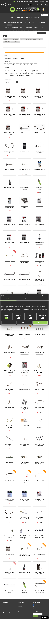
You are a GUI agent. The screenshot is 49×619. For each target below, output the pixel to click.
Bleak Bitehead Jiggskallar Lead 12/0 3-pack (24, 371)
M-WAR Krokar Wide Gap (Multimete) (39, 499)
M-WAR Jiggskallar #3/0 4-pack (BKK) (9, 115)
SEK (26, 51)
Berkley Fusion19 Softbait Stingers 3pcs (24, 188)
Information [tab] (24, 298)
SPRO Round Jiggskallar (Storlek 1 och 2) (9, 335)
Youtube (36, 608)
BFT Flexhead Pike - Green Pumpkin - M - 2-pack (24, 353)
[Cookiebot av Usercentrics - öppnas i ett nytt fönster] (42, 295)
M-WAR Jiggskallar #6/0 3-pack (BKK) (9, 133)
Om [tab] (40, 298)
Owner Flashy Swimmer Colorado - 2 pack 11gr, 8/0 (25, 518)
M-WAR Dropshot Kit (39, 206)
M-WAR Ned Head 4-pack (24, 132)
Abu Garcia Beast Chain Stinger (9, 591)
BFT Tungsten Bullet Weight (24, 334)
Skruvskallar (6, 41)
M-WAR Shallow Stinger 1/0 (24, 572)
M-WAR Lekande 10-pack (9, 242)
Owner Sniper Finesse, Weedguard (39, 426)
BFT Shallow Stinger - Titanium (39, 188)
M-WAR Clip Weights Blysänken (24, 206)
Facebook (36, 605)
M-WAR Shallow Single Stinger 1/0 (39, 573)
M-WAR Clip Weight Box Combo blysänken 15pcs (9, 206)
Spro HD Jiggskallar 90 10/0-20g (24, 280)
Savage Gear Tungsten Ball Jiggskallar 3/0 (39, 151)
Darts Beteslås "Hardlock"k (24, 426)
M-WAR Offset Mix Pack (24, 151)
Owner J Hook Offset (9, 517)
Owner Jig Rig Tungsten (39, 389)
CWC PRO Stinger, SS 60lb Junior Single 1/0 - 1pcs (39, 591)
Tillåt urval (24, 322)
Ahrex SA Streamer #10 (39, 481)
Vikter (40, 39)
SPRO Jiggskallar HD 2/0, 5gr (9, 279)
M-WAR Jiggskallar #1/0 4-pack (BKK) (24, 96)
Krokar (21, 39)
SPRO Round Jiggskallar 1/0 (24, 169)
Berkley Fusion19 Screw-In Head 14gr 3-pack (24, 408)
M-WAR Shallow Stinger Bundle (39, 261)
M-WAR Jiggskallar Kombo (9, 554)
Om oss (4, 608)
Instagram (36, 607)
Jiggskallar (6, 39)
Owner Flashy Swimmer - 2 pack (9, 389)
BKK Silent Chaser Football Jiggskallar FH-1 (9, 499)
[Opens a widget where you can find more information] (45, 617)
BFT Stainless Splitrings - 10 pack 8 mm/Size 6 (9, 371)
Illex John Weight (9, 462)
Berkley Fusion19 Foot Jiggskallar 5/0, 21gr (39, 518)
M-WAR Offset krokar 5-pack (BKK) (39, 133)
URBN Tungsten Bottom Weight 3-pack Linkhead (39, 536)
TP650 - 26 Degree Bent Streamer (39, 408)
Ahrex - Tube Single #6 (9, 481)
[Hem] (3, 33)
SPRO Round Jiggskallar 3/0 (39, 554)
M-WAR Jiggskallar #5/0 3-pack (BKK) (39, 115)
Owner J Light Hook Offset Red (24, 389)
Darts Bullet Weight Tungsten (39, 334)
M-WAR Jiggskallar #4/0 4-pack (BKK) (24, 115)
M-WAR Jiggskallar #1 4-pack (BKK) (9, 96)
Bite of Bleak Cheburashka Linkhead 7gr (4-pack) (39, 463)
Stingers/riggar (14, 39)
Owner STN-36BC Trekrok (9, 407)
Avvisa (9, 322)
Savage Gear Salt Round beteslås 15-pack (24, 261)
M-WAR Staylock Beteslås (39, 224)
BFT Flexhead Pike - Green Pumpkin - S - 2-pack (39, 353)
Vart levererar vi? (42, 33)
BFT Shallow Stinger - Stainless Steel (25, 591)
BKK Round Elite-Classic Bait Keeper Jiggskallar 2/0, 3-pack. (24, 537)
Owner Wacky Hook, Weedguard (9, 426)
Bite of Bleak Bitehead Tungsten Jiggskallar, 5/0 (39, 280)
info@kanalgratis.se (23, 611)
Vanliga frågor (5, 607)
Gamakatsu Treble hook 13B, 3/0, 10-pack (39, 371)
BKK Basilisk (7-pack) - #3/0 (39, 169)
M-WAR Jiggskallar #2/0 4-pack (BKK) (39, 96)
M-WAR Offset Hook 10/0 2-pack (9, 151)
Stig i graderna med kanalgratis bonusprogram (8, 613)
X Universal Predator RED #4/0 (24, 481)
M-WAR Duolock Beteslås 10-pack (9, 225)
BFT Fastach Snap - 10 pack (10, 261)
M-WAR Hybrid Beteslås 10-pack (24, 225)
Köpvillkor (4, 605)
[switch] (18, 318)
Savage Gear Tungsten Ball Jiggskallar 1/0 (9, 170)
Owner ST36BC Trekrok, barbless (24, 444)
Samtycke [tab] (8, 298)
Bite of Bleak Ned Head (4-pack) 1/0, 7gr (10, 573)
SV (33, 4)
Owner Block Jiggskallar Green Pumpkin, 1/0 (9, 536)
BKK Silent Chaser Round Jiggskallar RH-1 (24, 499)
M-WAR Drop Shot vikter (24, 242)
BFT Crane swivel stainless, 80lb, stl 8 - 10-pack (24, 463)
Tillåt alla (40, 322)
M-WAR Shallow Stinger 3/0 (9, 187)
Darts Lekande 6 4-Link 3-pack (9, 444)
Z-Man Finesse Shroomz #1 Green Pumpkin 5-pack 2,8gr (24, 554)
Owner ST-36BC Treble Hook (9, 352)
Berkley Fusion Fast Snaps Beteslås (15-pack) (39, 444)
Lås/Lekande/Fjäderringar (31, 39)
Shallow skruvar (15, 41)
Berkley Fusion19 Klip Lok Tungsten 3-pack (39, 243)
